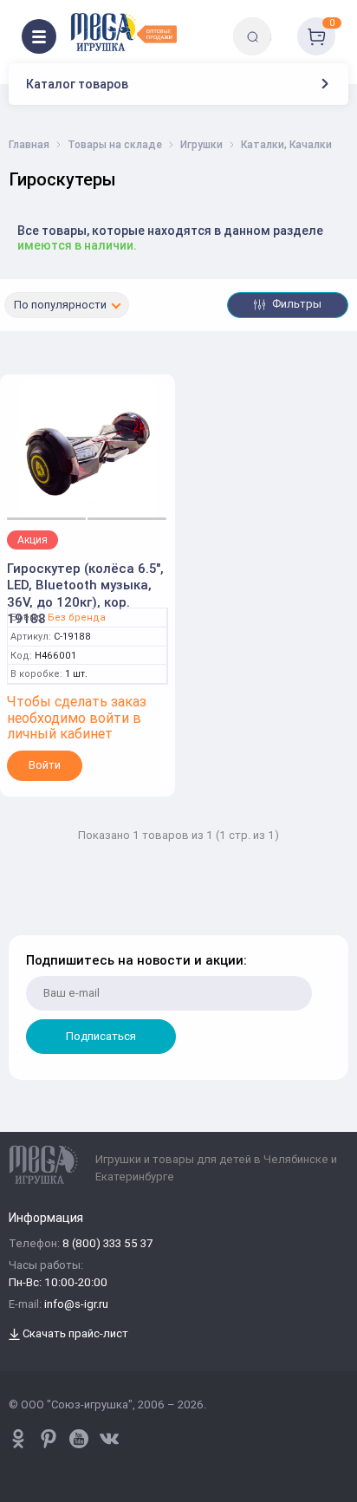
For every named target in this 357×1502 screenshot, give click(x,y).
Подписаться (101, 1036)
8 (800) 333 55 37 (107, 1244)
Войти (45, 765)
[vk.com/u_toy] (109, 1438)
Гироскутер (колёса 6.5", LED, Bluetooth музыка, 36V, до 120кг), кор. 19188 (85, 593)
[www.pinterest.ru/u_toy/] (18, 1438)
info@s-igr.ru (76, 1304)
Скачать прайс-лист (74, 1334)
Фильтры (295, 303)
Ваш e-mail (28, 924)
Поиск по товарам (282, 23)
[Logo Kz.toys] (123, 32)
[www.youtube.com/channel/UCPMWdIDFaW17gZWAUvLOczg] (78, 1438)
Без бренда (77, 617)
